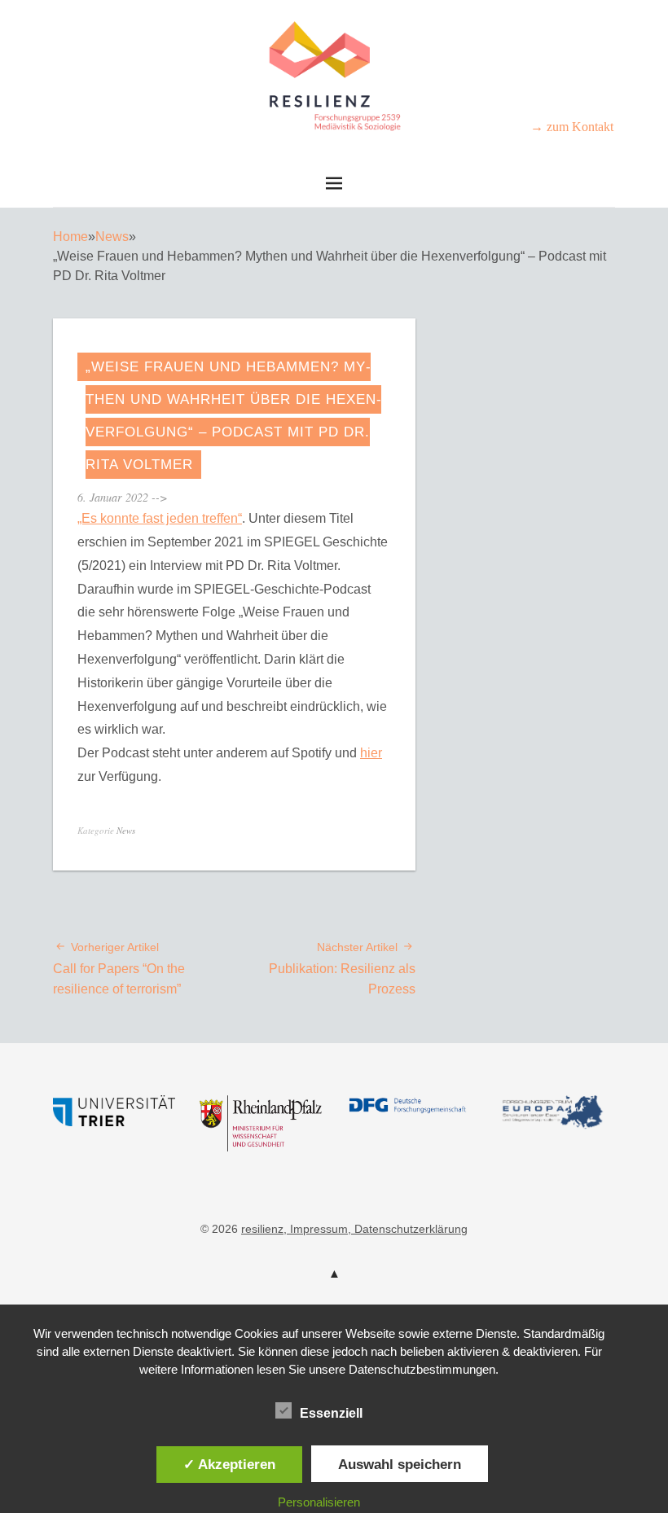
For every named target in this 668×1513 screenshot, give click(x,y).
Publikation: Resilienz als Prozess (342, 968)
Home (70, 236)
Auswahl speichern (399, 1464)
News (112, 236)
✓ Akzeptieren (229, 1464)
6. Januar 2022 (112, 497)
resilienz (262, 1228)
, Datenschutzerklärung (408, 1228)
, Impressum (315, 1228)
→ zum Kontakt (571, 127)
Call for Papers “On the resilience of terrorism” (119, 968)
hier (371, 753)
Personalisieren (319, 1502)
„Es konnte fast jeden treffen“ (159, 518)
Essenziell (331, 1413)
